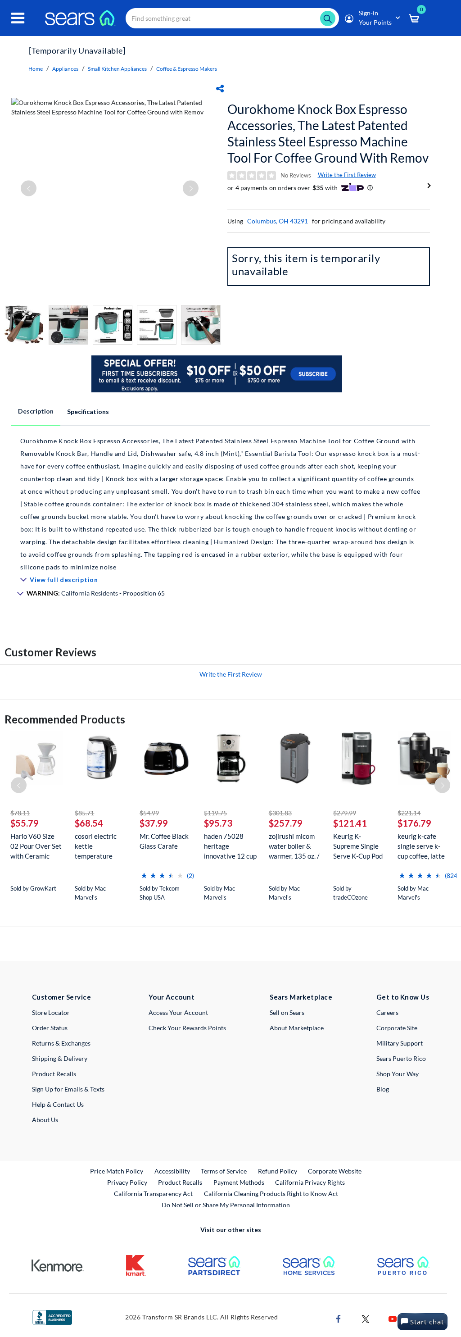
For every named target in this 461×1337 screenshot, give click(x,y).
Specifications (88, 411)
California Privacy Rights (310, 1182)
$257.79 (286, 823)
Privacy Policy (127, 1182)
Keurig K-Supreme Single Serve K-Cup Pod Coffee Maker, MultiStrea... (358, 846)
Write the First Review (347, 174)
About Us (45, 1119)
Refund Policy (277, 1171)
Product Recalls (54, 1074)
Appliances (65, 68)
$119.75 (215, 813)
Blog (382, 1089)
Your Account (171, 997)
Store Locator (51, 1012)
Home (35, 68)
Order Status (50, 1028)
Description (36, 411)
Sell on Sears (287, 1012)
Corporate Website (335, 1171)
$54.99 (149, 813)
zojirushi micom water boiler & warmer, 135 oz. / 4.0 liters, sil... (294, 846)
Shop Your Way (397, 1074)
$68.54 (89, 823)
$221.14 (409, 813)
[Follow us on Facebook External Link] (339, 1318)
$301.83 (280, 813)
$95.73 (218, 823)
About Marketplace (297, 1028)
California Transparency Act (153, 1193)
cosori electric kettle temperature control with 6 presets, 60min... (99, 846)
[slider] (162, 872)
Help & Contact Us (58, 1104)
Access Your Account (178, 1012)
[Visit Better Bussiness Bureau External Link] (52, 1316)
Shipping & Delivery (59, 1058)
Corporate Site (396, 1028)
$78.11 (20, 813)
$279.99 (344, 813)
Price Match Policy (116, 1171)
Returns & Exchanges (61, 1043)
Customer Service (61, 997)
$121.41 (350, 823)
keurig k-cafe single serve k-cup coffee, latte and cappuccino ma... (421, 846)
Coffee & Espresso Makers (186, 68)
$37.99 (154, 823)
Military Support (399, 1043)
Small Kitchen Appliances (117, 68)
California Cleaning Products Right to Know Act (271, 1193)
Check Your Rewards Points (187, 1028)
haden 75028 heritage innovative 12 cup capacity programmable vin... (230, 846)
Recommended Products (65, 719)
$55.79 (24, 823)
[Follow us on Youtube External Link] (393, 1318)
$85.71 (84, 813)
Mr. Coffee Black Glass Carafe (164, 841)
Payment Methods (238, 1182)
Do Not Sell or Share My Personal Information (226, 1205)
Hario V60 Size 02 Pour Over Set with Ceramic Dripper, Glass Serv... (36, 846)
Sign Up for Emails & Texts (68, 1089)
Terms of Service (224, 1171)
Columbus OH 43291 (277, 221)
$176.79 (414, 823)
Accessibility (172, 1171)
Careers (387, 1012)
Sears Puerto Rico (401, 1058)
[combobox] (232, 18)
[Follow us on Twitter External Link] (366, 1318)
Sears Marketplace (301, 997)
